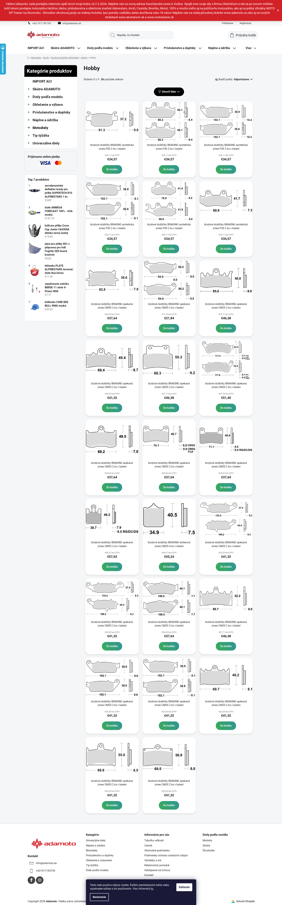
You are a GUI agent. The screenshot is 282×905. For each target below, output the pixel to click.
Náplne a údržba (45, 120)
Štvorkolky (209, 850)
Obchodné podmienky (157, 850)
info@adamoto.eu (46, 863)
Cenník (148, 845)
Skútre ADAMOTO (46, 89)
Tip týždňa (41, 136)
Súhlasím (184, 887)
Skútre (206, 845)
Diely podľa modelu (48, 97)
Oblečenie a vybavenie (99, 860)
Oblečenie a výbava (48, 105)
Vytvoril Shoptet (245, 901)
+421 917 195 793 (41, 23)
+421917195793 (45, 870)
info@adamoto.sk (72, 23)
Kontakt (148, 875)
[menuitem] (35, 48)
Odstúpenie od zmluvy (157, 870)
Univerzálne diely (46, 143)
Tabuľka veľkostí (154, 840)
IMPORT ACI (42, 81)
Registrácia (245, 23)
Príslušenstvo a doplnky (51, 112)
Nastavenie (99, 897)
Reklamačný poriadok (157, 865)
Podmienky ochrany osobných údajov (166, 855)
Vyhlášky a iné (152, 860)
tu (152, 888)
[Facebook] (31, 880)
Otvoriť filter (169, 91)
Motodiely (40, 128)
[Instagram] (39, 880)
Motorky (207, 840)
